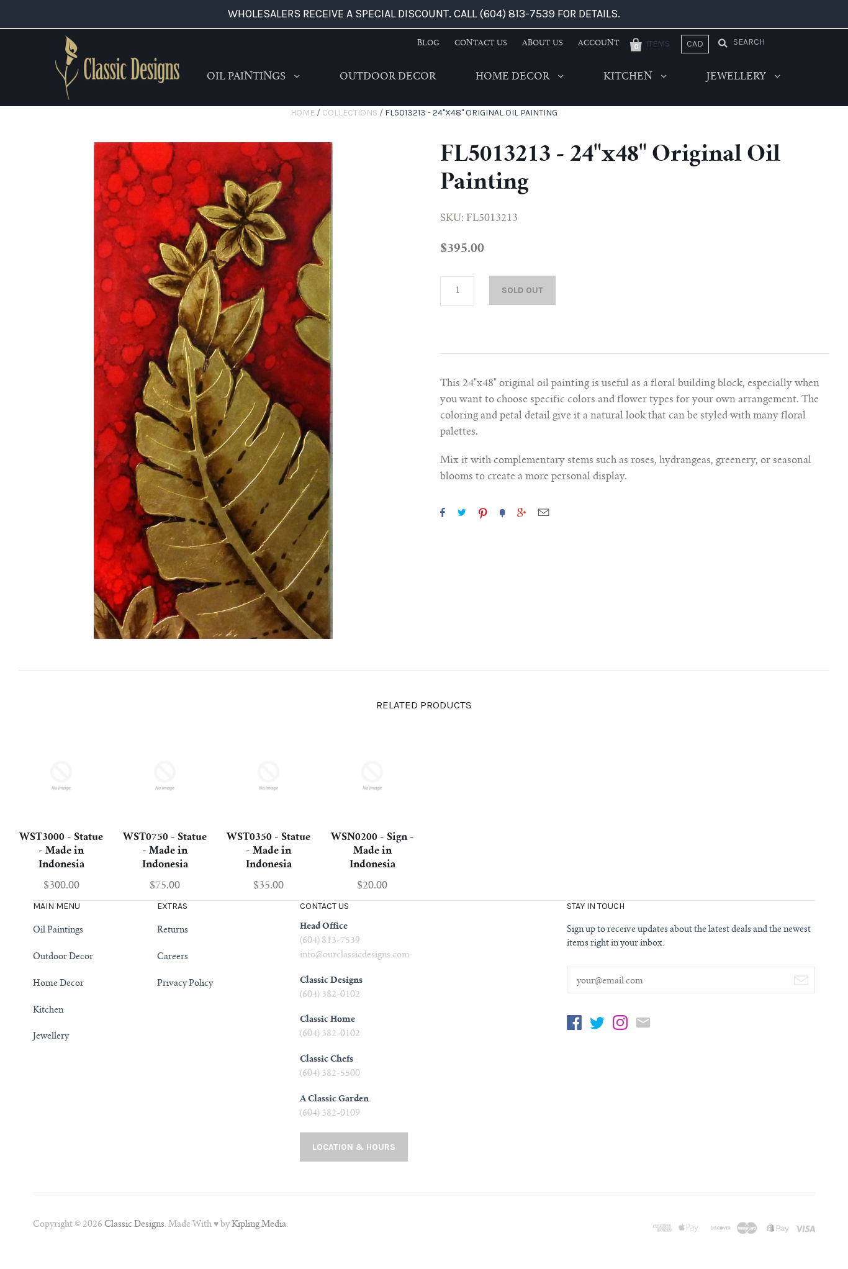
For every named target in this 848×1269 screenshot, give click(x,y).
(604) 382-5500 (330, 1074)
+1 (521, 512)
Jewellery (737, 77)
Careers (172, 957)
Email (543, 512)
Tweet (462, 512)
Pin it (483, 512)
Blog (428, 43)
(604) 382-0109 (330, 1113)
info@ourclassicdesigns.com (355, 955)
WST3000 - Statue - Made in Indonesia (61, 851)
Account (599, 43)
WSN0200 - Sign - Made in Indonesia (372, 851)
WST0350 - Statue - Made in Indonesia (268, 851)
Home (303, 112)
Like (442, 512)
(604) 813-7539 (330, 941)
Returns (172, 930)
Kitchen (629, 77)
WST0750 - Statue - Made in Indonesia (165, 851)
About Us (542, 43)
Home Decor (514, 77)
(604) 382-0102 (330, 995)
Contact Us (480, 43)
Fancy (502, 512)
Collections (349, 112)
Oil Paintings (247, 77)
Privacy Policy (185, 984)
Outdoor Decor (388, 77)
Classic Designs (134, 1225)
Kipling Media (259, 1225)
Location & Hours (353, 1147)
